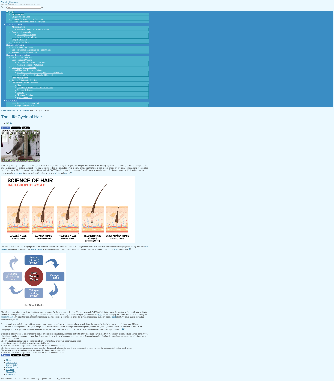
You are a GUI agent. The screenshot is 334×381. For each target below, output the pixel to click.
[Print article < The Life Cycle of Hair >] (9, 123)
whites (57, 173)
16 (123, 329)
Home (3, 110)
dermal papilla (36, 249)
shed (116, 249)
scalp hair (18, 173)
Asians (67, 173)
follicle (4, 249)
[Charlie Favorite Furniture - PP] (20, 161)
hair (146, 246)
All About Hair (22, 110)
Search (4, 7)
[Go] (42, 7)
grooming (5, 317)
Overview (11, 110)
